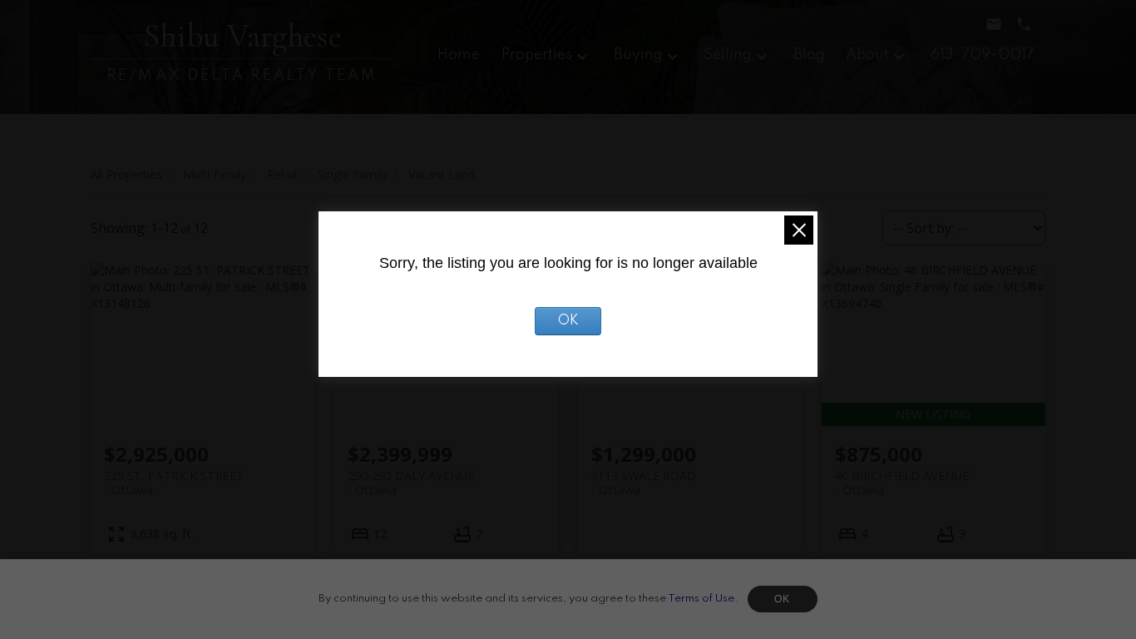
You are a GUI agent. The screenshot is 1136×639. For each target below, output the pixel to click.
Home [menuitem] (458, 54)
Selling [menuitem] (728, 54)
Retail (282, 174)
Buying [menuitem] (638, 54)
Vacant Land (441, 174)
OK (782, 599)
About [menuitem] (867, 54)
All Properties (126, 174)
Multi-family (214, 174)
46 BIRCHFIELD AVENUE (902, 483)
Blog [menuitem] (809, 54)
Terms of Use (701, 598)
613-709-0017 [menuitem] (983, 54)
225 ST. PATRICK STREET (174, 483)
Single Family (353, 174)
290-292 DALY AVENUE (411, 483)
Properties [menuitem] (536, 54)
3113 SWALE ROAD (643, 483)
